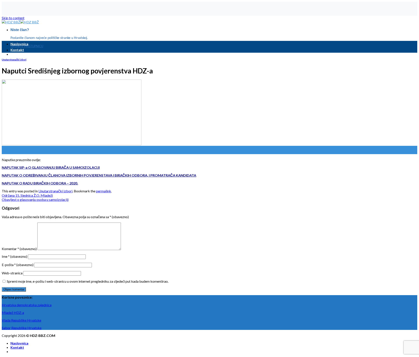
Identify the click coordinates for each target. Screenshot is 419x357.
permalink (103, 191)
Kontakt (17, 50)
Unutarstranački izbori (14, 59)
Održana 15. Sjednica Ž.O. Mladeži (27, 195)
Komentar (19, 249)
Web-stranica (12, 273)
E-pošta (17, 265)
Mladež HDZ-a (13, 312)
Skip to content (13, 18)
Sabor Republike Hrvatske (21, 328)
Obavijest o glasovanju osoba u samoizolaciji (35, 199)
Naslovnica (19, 44)
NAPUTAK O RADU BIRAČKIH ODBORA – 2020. (40, 183)
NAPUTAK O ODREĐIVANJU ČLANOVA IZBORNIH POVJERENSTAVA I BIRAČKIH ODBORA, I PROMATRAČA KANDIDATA (99, 175)
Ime (14, 256)
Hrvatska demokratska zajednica (27, 305)
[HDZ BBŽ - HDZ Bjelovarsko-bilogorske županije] (20, 22)
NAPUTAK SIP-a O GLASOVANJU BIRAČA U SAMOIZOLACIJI (51, 167)
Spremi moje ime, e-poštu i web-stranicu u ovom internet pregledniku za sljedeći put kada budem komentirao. (87, 281)
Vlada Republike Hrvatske (21, 320)
